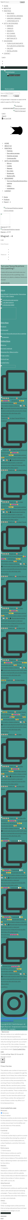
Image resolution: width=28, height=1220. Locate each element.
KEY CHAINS (11, 33)
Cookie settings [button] (5, 1054)
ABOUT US (7, 8)
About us (3, 345)
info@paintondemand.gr (10, 300)
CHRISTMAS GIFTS (13, 21)
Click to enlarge (8, 210)
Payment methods (6, 348)
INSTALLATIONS (12, 51)
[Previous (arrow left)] (1, 1218)
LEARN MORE (5, 283)
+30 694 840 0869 (8, 108)
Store (3, 290)
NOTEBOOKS (11, 36)
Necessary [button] (4, 1110)
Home (6, 197)
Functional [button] (4, 1130)
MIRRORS (10, 26)
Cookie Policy (5, 362)
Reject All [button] (14, 1054)
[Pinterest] (10, 257)
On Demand (4, 330)
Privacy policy (5, 355)
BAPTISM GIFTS (12, 38)
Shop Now (5, 323)
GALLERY (10, 48)
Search (22, 2)
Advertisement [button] (5, 1183)
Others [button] (3, 1200)
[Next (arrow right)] (2, 1218)
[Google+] (10, 254)
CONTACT (7, 53)
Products (6, 199)
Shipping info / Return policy (9, 352)
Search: (3, 2)
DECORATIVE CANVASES (15, 16)
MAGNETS (10, 31)
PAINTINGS (7, 11)
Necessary (5, 1113)
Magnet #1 (4, 227)
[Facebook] (10, 249)
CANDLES (10, 28)
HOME (6, 6)
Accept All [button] (20, 1054)
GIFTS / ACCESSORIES (11, 23)
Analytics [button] (3, 1165)
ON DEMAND (8, 41)
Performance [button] (5, 1148)
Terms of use (5, 359)
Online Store (5, 341)
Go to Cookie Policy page (8, 1108)
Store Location (9, 89)
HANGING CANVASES (14, 18)
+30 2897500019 (8, 302)
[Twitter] (10, 252)
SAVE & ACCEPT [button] (6, 1213)
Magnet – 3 (4, 232)
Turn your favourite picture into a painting (13, 333)
